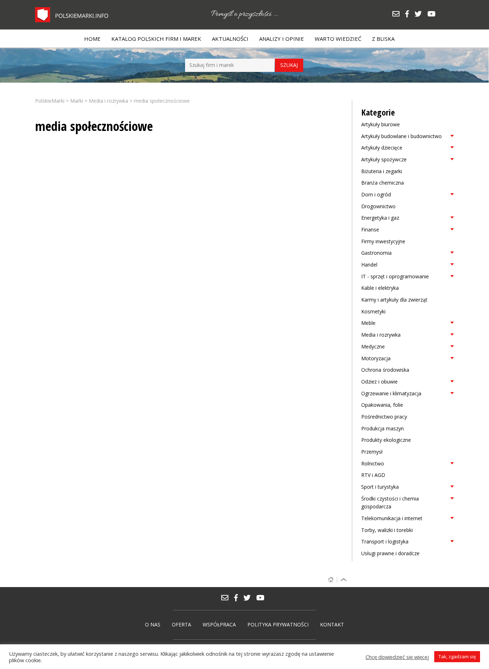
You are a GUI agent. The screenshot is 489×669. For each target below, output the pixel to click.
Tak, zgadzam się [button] (457, 656)
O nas (152, 624)
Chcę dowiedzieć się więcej (397, 657)
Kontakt (332, 624)
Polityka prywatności (278, 624)
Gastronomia (376, 252)
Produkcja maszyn (382, 428)
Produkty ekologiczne (386, 439)
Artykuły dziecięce (381, 147)
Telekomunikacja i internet (391, 518)
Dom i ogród (376, 194)
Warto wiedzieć (338, 38)
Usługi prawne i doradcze (390, 553)
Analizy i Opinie (281, 38)
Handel (369, 264)
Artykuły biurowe (380, 124)
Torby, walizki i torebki (387, 530)
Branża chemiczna (382, 182)
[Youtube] (433, 14)
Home (92, 38)
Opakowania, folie (382, 404)
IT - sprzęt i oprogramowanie (395, 276)
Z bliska (383, 38)
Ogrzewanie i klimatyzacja (391, 393)
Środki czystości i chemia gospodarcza (390, 502)
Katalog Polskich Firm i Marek (156, 38)
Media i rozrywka (381, 334)
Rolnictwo (372, 463)
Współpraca (219, 624)
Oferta (181, 624)
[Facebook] (409, 14)
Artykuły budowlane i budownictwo (401, 136)
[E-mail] (398, 14)
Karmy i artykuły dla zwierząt (394, 299)
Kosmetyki (373, 311)
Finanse (370, 229)
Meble (368, 322)
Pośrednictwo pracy (384, 416)
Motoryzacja (376, 358)
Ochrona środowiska (385, 369)
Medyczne (373, 346)
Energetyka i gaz (380, 217)
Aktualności (230, 38)
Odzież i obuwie (379, 381)
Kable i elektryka (380, 287)
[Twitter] (421, 14)
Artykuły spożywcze (384, 159)
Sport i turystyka (380, 486)
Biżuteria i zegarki (381, 171)
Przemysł (372, 451)
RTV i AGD (373, 475)
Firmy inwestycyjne (383, 241)
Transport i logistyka (384, 541)
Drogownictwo (378, 206)
